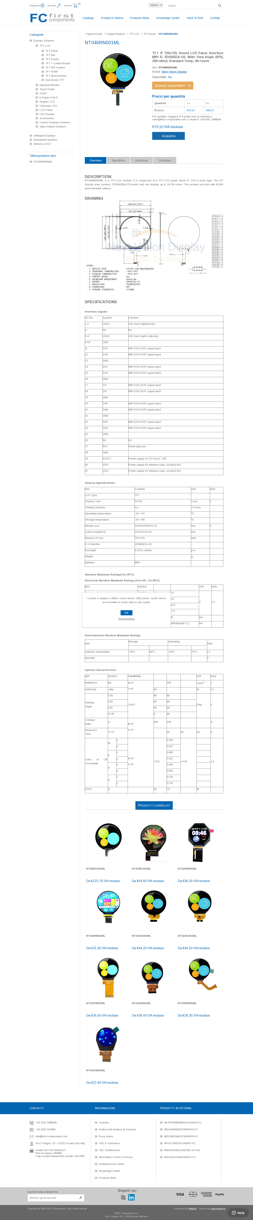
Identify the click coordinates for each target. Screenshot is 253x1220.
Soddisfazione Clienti (111, 1164)
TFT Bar (50, 55)
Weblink (192, 1208)
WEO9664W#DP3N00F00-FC (181, 1129)
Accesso (51, 5)
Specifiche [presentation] (118, 160)
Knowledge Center (109, 1170)
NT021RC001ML (187, 936)
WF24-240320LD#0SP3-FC (180, 1143)
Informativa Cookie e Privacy (116, 1157)
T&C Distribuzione (109, 1150)
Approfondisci (126, 618)
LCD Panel (46, 109)
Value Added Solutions (53, 126)
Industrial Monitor (49, 85)
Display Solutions (44, 40)
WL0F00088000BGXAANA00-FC (183, 1122)
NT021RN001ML (141, 1003)
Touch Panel (47, 89)
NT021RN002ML (95, 1003)
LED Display (47, 114)
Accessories (47, 118)
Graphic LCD (47, 101)
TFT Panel (51, 50)
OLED (43, 93)
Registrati (35, 5)
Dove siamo (106, 1136)
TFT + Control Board (57, 63)
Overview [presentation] (95, 160)
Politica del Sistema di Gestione (117, 1129)
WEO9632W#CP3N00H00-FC (181, 1136)
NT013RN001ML (95, 1070)
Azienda (104, 1122)
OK (126, 612)
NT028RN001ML (95, 936)
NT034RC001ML (141, 868)
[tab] (95, 160)
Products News (107, 1177)
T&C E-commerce (109, 1143)
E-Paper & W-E (49, 97)
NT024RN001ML (187, 868)
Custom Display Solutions (55, 122)
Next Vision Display (174, 71)
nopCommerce (218, 1208)
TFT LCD (45, 45)
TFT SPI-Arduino (55, 67)
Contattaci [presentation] (165, 160)
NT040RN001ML (43, 161)
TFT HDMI (51, 71)
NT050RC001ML (95, 868)
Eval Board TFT (54, 79)
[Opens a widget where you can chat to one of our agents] (238, 1213)
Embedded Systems (45, 139)
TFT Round (52, 59)
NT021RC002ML (141, 936)
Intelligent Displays (45, 135)
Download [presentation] (141, 160)
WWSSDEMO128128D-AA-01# (182, 1150)
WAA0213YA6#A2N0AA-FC (180, 1157)
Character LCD (48, 105)
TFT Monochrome (55, 75)
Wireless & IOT (42, 143)
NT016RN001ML (187, 1003)
